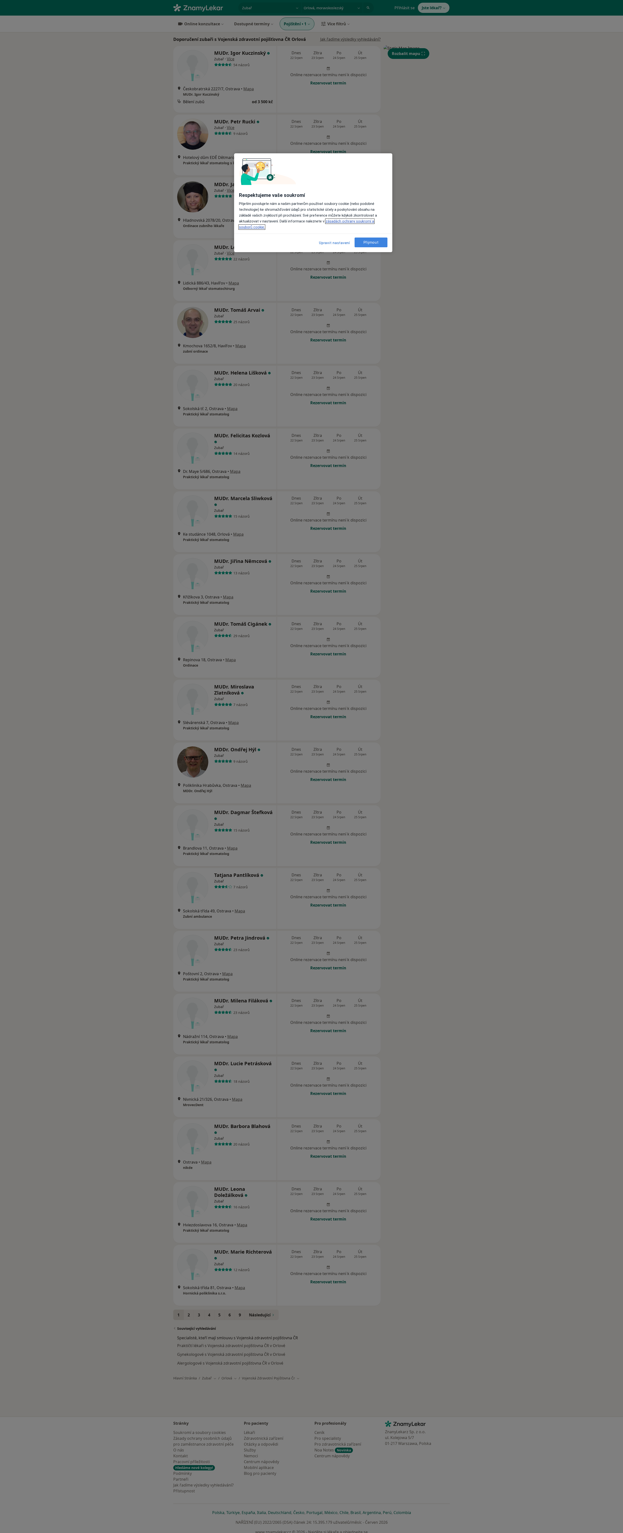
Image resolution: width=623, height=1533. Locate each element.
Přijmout (371, 242)
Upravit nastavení (334, 243)
